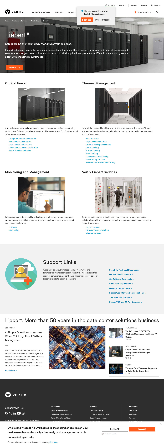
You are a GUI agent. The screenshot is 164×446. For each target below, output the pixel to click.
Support (71, 12)
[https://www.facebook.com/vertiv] (6, 413)
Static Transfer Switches (20, 150)
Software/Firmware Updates (100, 414)
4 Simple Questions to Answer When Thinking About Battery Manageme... (23, 336)
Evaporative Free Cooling (97, 156)
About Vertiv (133, 410)
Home (7, 21)
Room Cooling (92, 147)
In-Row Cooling (93, 150)
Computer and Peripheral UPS (22, 138)
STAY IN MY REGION (102, 20)
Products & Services (41, 12)
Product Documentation (59, 410)
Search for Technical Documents (124, 269)
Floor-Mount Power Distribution (23, 147)
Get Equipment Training (120, 274)
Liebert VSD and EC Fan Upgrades (124, 301)
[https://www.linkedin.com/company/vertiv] (14, 413)
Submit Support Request (98, 418)
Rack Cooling (92, 153)
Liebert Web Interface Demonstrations (126, 292)
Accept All (142, 429)
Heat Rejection (92, 138)
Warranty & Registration (120, 283)
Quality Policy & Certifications (61, 414)
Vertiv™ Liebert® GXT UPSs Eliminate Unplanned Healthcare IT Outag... (141, 334)
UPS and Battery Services (97, 230)
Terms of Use (9, 420)
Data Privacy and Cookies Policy (27, 420)
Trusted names (36, 21)
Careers (132, 418)
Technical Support (96, 410)
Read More (10, 370)
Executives (133, 414)
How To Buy (143, 12)
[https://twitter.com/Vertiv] (10, 413)
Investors (134, 5)
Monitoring (14, 230)
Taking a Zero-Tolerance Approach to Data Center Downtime (141, 369)
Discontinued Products (119, 288)
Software (13, 227)
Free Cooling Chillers (95, 159)
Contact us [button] (14, 67)
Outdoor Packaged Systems (98, 144)
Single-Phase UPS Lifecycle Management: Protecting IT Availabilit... (137, 352)
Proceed (86, 19)
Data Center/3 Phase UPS (20, 144)
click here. (53, 441)
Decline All (114, 429)
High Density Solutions (96, 141)
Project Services (93, 227)
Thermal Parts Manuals (119, 297)
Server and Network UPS (20, 141)
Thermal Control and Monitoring (100, 162)
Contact (144, 5)
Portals (121, 5)
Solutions (59, 12)
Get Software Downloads (120, 278)
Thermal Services (93, 233)
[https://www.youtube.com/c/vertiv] (19, 413)
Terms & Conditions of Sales (61, 418)
